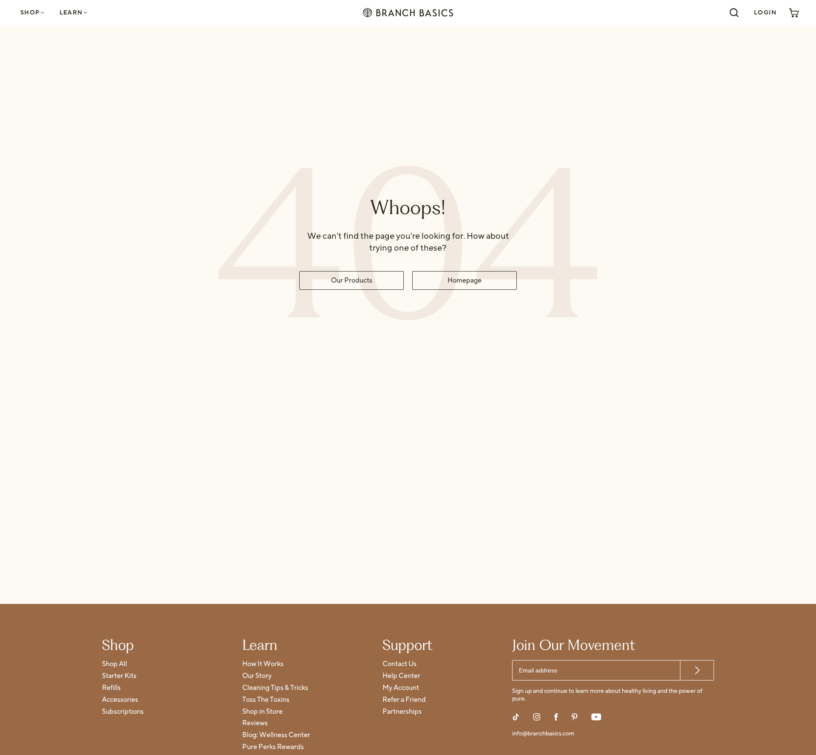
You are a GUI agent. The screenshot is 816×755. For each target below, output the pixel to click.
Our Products (351, 280)
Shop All (114, 664)
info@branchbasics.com (543, 734)
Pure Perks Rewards (273, 747)
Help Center (401, 676)
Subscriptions (123, 711)
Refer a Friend (404, 700)
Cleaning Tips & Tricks (275, 688)
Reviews (255, 723)
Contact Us (399, 664)
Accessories (120, 700)
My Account (400, 688)
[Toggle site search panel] (734, 13)
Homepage (465, 280)
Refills (111, 688)
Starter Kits (119, 676)
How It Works (262, 664)
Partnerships (402, 711)
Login (765, 13)
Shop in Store (262, 711)
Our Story (257, 676)
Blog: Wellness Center (276, 735)
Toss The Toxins (265, 700)
